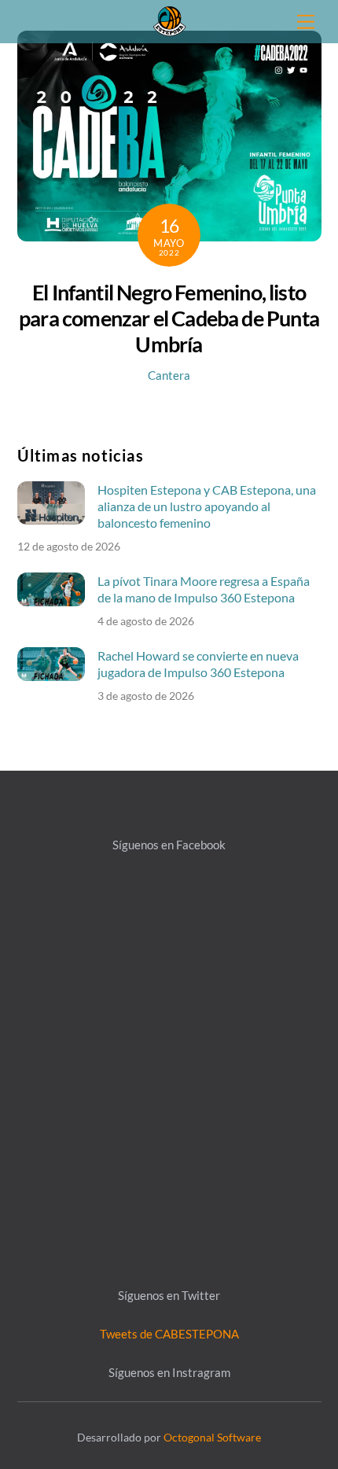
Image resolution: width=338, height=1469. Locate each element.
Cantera (169, 375)
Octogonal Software (212, 1437)
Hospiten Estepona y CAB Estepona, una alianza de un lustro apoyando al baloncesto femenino (206, 506)
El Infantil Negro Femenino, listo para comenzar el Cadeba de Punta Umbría (169, 317)
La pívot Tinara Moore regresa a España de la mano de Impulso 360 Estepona (203, 589)
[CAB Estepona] (169, 19)
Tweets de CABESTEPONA (169, 1334)
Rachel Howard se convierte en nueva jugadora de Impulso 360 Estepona (198, 663)
